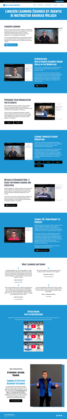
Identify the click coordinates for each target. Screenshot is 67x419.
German (18, 122)
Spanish (57, 162)
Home (34, 5)
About (62, 5)
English (8, 122)
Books (56, 5)
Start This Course (41, 85)
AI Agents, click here (59, 1)
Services (40, 5)
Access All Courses (12, 44)
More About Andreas (15, 400)
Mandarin (39, 165)
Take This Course (11, 205)
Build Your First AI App (42, 250)
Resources (48, 5)
